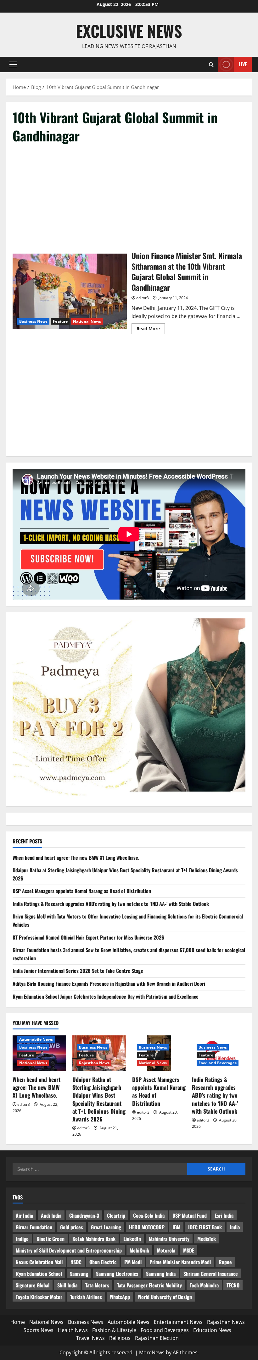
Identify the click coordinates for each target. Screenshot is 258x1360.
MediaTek (206, 1238)
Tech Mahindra (204, 1285)
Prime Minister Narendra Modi (180, 1262)
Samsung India (161, 1273)
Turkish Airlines (86, 1297)
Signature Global (32, 1285)
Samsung (79, 1273)
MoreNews (152, 1352)
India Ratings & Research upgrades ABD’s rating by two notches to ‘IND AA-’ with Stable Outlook (111, 904)
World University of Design (165, 1297)
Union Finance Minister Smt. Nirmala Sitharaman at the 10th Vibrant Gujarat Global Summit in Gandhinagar (70, 292)
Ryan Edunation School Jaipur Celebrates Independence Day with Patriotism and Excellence (106, 996)
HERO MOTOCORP (147, 1227)
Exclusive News (129, 30)
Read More (151, 329)
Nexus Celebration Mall (39, 1262)
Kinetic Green (50, 1238)
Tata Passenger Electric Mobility (149, 1285)
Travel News (90, 1338)
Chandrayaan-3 (84, 1215)
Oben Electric (102, 1262)
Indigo (22, 1238)
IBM (176, 1227)
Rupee (225, 1262)
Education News (212, 1330)
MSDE (188, 1250)
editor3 (142, 297)
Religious (120, 1338)
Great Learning (106, 1227)
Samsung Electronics (117, 1273)
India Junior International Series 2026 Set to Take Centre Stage (78, 970)
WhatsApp (120, 1297)
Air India (24, 1215)
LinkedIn (132, 1238)
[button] (13, 64)
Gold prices (71, 1227)
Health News (73, 1330)
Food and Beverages (218, 1063)
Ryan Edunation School (39, 1273)
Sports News (38, 1330)
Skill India (67, 1285)
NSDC (75, 1262)
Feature (60, 321)
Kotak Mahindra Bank (93, 1238)
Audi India (51, 1215)
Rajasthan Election (157, 1338)
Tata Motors (97, 1285)
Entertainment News (178, 1322)
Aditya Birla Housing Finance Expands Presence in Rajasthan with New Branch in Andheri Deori (109, 983)
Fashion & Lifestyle (114, 1330)
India (235, 1227)
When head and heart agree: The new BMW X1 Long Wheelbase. (76, 857)
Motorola (166, 1250)
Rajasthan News (94, 1063)
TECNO (233, 1285)
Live (242, 64)
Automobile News (36, 1039)
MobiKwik (139, 1250)
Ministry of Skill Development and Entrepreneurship (69, 1250)
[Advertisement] (129, 198)
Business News (33, 321)
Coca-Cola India (149, 1215)
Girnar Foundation (34, 1227)
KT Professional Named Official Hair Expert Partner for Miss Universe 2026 (88, 937)
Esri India (224, 1215)
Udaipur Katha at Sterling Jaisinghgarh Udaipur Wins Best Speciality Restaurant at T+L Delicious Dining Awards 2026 (99, 1099)
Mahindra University (169, 1238)
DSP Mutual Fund (189, 1215)
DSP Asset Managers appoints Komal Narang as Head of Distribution (82, 891)
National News (87, 321)
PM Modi (133, 1262)
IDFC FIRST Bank (205, 1227)
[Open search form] (211, 64)
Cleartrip (116, 1215)
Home (17, 1322)
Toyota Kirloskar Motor (39, 1297)
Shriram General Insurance (210, 1273)
